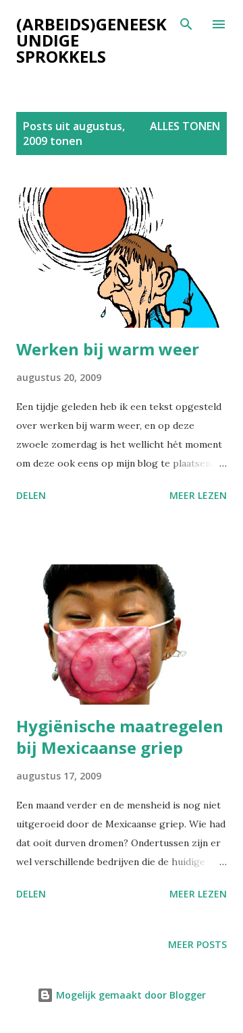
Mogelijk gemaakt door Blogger (129, 994)
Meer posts (197, 944)
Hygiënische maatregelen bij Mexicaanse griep (119, 737)
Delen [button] (31, 495)
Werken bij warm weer (107, 349)
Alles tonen (185, 126)
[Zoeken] (186, 24)
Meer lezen (198, 495)
